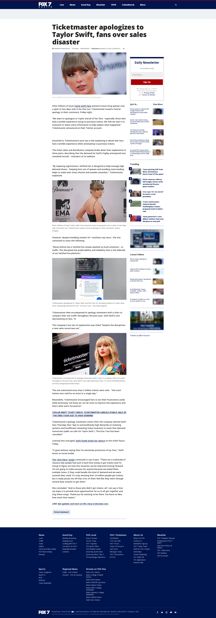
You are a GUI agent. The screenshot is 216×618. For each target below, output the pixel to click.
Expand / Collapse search (176, 5)
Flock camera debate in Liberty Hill (138, 260)
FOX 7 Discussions (116, 554)
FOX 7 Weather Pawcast (166, 538)
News (41, 535)
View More (158, 104)
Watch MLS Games (93, 600)
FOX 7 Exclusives (118, 535)
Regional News (70, 569)
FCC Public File (139, 557)
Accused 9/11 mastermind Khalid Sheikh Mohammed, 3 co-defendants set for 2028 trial (140, 152)
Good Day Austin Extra (94, 552)
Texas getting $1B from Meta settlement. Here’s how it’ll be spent (153, 171)
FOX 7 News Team (140, 546)
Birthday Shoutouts (69, 538)
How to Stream (91, 538)
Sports (42, 569)
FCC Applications (140, 560)
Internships (138, 552)
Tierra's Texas (91, 541)
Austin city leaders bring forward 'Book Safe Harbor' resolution (140, 121)
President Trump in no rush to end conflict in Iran (140, 300)
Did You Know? (162, 556)
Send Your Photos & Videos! (164, 547)
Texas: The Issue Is (117, 546)
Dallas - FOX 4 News (69, 572)
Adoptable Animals (69, 549)
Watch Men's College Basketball (93, 589)
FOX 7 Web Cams (163, 550)
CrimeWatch (114, 538)
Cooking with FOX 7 (69, 544)
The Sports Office (92, 546)
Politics (41, 546)
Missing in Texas (116, 552)
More (142, 4)
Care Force (114, 549)
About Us (138, 535)
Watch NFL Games (93, 572)
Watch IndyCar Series (93, 585)
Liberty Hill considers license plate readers (140, 270)
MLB (40, 578)
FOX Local (91, 535)
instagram (166, 612)
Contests (65, 552)
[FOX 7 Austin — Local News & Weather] (46, 5)
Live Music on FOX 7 (69, 546)
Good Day (67, 535)
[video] (158, 261)
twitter (162, 612)
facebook (157, 612)
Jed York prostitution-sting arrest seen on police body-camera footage (140, 142)
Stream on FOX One (96, 569)
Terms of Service (148, 95)
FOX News (75, 48)
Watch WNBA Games (94, 597)
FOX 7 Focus (114, 544)
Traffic (41, 541)
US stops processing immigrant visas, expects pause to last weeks (139, 131)
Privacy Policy (149, 93)
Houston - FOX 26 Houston (72, 575)
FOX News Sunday (45, 552)
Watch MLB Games (93, 580)
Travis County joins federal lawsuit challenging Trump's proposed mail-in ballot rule (153, 206)
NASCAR (42, 580)
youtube (171, 612)
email (175, 612)
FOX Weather (162, 553)
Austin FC (42, 575)
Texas (41, 544)
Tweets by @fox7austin (140, 335)
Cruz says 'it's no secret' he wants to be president (153, 194)
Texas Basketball (45, 583)
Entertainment (85, 48)
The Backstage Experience (95, 557)
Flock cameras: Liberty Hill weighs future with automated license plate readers (139, 111)
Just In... (134, 104)
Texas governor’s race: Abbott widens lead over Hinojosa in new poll (153, 219)
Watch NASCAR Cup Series (95, 582)
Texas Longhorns (45, 572)
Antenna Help (138, 562)
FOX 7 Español (91, 544)
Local (41, 538)
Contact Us (138, 541)
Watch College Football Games (94, 576)
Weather (161, 535)
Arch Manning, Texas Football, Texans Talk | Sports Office (138, 291)
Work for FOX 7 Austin (142, 549)
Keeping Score (67, 541)
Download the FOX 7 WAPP (164, 542)
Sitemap (42, 554)
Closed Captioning (140, 554)
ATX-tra (112, 557)
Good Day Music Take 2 (95, 554)
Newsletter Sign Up (140, 544)
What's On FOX (139, 538)
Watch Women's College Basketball (95, 593)
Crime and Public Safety (47, 549)
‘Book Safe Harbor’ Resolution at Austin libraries (140, 280)
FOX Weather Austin (93, 549)
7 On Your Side (115, 541)
